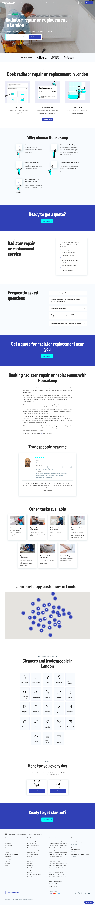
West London (49, 477)
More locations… (53, 886)
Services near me (12, 834)
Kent (66, 854)
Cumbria (51, 847)
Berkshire (59, 841)
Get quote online (47, 119)
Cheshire (51, 845)
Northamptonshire (54, 863)
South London (59, 475)
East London (47, 473)
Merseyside (52, 861)
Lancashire (52, 856)
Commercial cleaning (32, 854)
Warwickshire (63, 876)
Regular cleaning (31, 841)
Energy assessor (31, 870)
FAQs (46, 2)
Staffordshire (52, 874)
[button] (68, 293)
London (58, 859)
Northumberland (53, 865)
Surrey (62, 874)
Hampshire (64, 852)
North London (64, 473)
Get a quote (89, 2)
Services (30, 838)
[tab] (68, 293)
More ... (51, 469)
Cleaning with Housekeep (11, 854)
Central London (39, 473)
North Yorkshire (62, 865)
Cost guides (8, 856)
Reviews (7, 863)
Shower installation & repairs (55, 467)
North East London (55, 473)
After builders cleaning (33, 850)
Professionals (8, 845)
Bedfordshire (52, 841)
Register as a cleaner (13, 892)
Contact (52, 2)
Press (6, 850)
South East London (50, 475)
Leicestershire (58, 856)
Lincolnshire (52, 859)
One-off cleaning (31, 843)
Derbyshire (57, 847)
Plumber (38, 462)
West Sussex (60, 879)
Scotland (56, 870)
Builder (29, 859)
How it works (8, 843)
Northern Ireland (63, 863)
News (6, 847)
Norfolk (58, 861)
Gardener (29, 872)
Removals (29, 876)
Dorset (65, 847)
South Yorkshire (59, 872)
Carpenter (29, 863)
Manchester (63, 859)
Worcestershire (53, 883)
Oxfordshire (61, 868)
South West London (40, 477)
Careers (7, 852)
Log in (81, 2)
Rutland (51, 870)
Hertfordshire (60, 854)
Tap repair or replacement (41, 469)
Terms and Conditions (28, 899)
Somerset (51, 872)
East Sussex (58, 850)
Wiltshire (59, 881)
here (41, 433)
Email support (58, 791)
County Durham (63, 845)
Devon (61, 847)
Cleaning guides (9, 859)
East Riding (52, 850)
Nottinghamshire (53, 868)
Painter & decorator (32, 868)
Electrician (30, 861)
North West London (40, 475)
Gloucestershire (57, 852)
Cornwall (56, 845)
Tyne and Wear (52, 876)
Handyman (30, 865)
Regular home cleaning (26, 2)
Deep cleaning (30, 847)
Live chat (36, 791)
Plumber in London (22, 834)
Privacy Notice (18, 899)
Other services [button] (38, 2)
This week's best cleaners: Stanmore (80, 854)
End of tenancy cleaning (33, 845)
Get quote (46, 221)
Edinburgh (64, 850)
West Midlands (53, 879)
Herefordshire (53, 854)
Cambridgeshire (62, 843)
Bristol (63, 841)
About (7, 841)
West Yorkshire (53, 881)
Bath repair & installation (41, 467)
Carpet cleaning (31, 852)
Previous (14, 476)
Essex (50, 852)
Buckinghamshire (53, 843)
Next (80, 476)
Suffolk (58, 874)
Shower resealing (67, 467)
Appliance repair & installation (34, 874)
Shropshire (61, 870)
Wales (58, 876)
